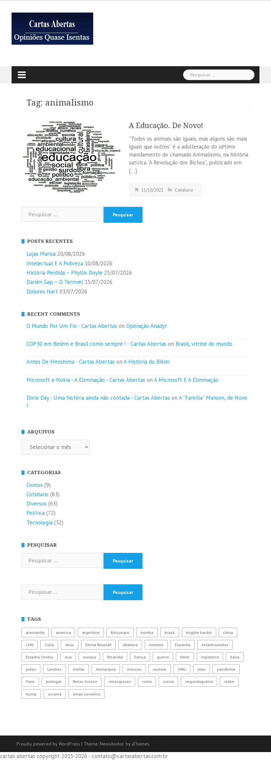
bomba (146, 632)
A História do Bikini (147, 361)
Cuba (49, 644)
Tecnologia (39, 522)
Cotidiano (184, 190)
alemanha (35, 632)
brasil (170, 632)
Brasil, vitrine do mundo (203, 343)
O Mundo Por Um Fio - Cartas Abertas (71, 326)
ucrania (54, 694)
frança (140, 656)
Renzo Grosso (85, 681)
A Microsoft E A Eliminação (186, 379)
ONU (182, 669)
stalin (229, 681)
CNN (29, 644)
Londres (54, 669)
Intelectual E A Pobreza (54, 263)
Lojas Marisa (41, 253)
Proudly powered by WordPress (48, 744)
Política (35, 512)
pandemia (226, 669)
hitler (185, 656)
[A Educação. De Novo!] (71, 156)
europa (89, 656)
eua (68, 656)
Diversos (36, 503)
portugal (53, 681)
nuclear (160, 669)
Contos (34, 485)
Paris (30, 681)
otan (201, 669)
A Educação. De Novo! (166, 125)
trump (31, 694)
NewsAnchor (112, 744)
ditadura (130, 644)
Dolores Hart (42, 291)
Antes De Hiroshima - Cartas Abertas (70, 361)
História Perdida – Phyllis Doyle (64, 272)
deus (69, 644)
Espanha (182, 644)
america (63, 632)
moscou (134, 669)
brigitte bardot (199, 632)
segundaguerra (199, 681)
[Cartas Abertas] (52, 28)
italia (234, 656)
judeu (31, 669)
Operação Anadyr (146, 326)
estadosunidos (215, 644)
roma (147, 681)
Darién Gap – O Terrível (54, 282)
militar (79, 669)
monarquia (106, 669)
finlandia (115, 656)
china (228, 632)
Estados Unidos (40, 656)
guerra (163, 656)
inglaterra (210, 656)
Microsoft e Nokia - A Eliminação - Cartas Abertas (85, 379)
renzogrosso (119, 681)
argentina (90, 632)
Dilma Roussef (98, 644)
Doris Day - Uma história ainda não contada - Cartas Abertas (98, 397)
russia (168, 681)
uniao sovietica (86, 694)
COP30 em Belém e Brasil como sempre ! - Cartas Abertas (96, 343)
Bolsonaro (120, 632)
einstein (156, 644)
